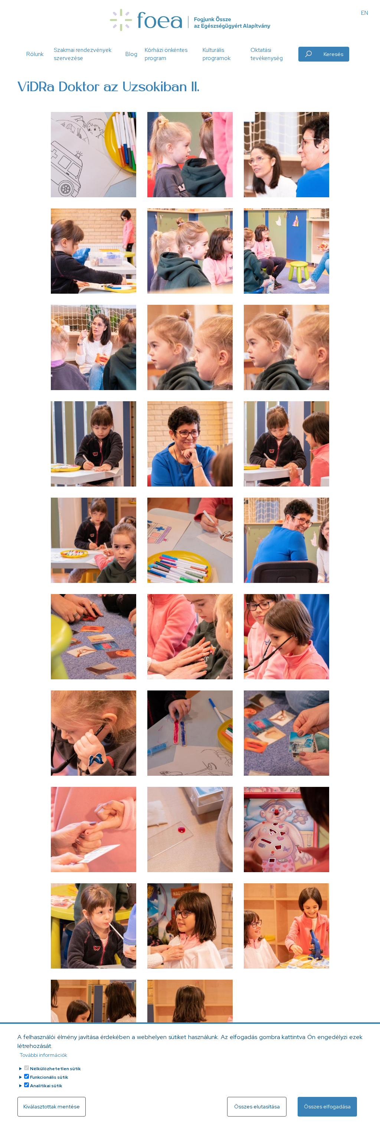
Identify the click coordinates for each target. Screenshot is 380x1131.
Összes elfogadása (327, 1106)
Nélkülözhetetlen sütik (55, 1069)
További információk (43, 1055)
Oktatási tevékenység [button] (266, 54)
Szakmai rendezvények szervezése (82, 54)
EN (364, 13)
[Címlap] (189, 20)
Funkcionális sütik (49, 1077)
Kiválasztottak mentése (51, 1106)
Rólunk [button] (34, 54)
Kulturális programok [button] (216, 54)
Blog (131, 54)
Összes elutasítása (257, 1106)
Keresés (333, 54)
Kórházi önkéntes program (166, 54)
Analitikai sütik (46, 1086)
